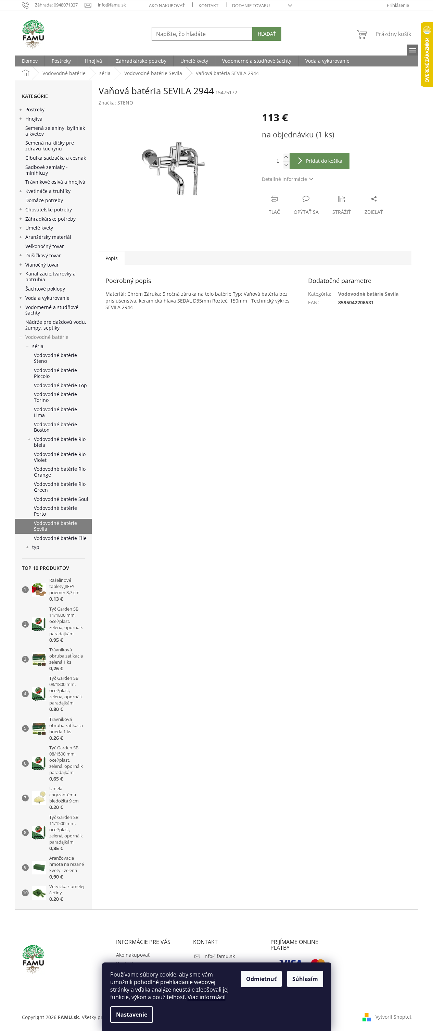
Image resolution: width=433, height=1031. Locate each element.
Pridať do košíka (324, 161)
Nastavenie (131, 1014)
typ (35, 547)
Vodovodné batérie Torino (55, 397)
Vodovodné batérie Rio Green (60, 487)
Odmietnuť (261, 979)
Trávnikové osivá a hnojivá (55, 182)
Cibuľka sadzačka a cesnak (55, 158)
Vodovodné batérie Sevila (55, 526)
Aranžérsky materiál (48, 237)
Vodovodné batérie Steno (55, 358)
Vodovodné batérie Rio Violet (60, 457)
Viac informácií (207, 997)
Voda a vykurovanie (47, 298)
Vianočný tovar (42, 264)
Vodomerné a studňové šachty (51, 310)
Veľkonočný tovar (44, 246)
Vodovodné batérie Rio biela (60, 442)
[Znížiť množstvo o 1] (286, 165)
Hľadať (267, 33)
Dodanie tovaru (251, 5)
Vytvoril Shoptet (393, 1016)
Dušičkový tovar (43, 255)
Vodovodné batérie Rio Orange (60, 472)
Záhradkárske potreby (50, 219)
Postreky (34, 109)
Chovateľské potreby (48, 209)
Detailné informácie (284, 179)
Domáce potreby (44, 200)
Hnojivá (33, 118)
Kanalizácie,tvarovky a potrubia (50, 276)
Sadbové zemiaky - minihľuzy (46, 170)
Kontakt (208, 5)
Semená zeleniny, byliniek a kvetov (55, 131)
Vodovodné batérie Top (60, 385)
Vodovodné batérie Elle (60, 538)
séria (37, 346)
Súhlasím (305, 979)
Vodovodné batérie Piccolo (55, 373)
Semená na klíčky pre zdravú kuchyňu (49, 145)
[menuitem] (29, 61)
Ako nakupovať (167, 5)
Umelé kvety (39, 227)
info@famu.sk (219, 956)
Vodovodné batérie (46, 337)
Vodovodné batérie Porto (55, 511)
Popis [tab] (111, 258)
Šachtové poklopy (45, 288)
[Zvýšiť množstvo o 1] (286, 157)
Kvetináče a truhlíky (48, 191)
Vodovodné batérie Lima (55, 412)
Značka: (116, 102)
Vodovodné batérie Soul (61, 499)
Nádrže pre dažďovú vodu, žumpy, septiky (55, 325)
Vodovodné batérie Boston (55, 427)
